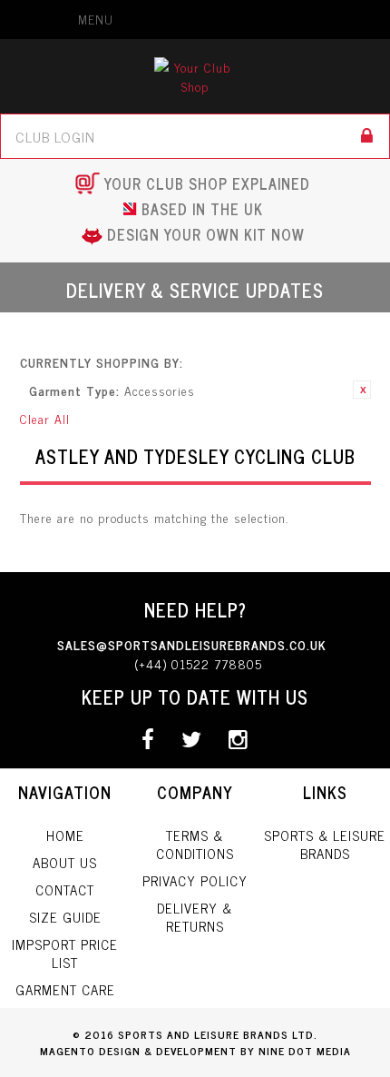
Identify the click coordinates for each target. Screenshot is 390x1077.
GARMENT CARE (65, 989)
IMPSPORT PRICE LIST (65, 953)
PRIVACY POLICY (195, 880)
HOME (65, 835)
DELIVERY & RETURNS (194, 916)
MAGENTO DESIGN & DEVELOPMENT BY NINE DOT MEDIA (195, 1050)
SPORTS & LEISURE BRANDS (324, 844)
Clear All (45, 418)
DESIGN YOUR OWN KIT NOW (206, 234)
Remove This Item (362, 389)
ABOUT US (65, 862)
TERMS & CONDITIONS (195, 844)
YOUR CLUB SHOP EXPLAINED (207, 183)
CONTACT (64, 889)
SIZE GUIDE (65, 916)
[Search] (367, 136)
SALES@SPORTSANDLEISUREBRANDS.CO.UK (192, 644)
